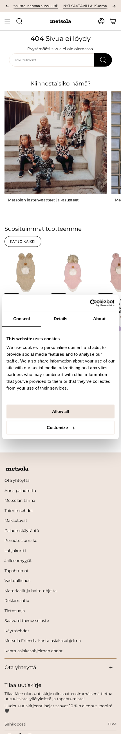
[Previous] (7, 6)
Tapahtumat (17, 570)
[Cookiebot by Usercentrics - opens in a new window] (90, 303)
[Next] (113, 6)
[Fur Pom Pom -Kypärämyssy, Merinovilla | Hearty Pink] (72, 272)
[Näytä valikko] (7, 21)
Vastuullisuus (17, 580)
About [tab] (99, 318)
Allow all (60, 411)
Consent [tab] (21, 318)
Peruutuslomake (21, 540)
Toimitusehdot (19, 510)
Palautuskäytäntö (22, 530)
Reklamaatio (17, 600)
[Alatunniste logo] (17, 468)
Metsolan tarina (20, 500)
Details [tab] (61, 318)
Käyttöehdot (17, 630)
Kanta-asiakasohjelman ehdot (34, 650)
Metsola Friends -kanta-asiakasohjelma (43, 640)
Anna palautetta (20, 490)
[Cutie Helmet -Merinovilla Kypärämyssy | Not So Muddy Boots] (26, 272)
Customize (57, 427)
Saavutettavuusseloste (27, 620)
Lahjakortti (15, 550)
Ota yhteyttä (17, 480)
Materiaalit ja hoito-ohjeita (31, 590)
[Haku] (103, 60)
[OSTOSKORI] (113, 21)
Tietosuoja (15, 610)
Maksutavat (16, 520)
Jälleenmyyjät (18, 560)
